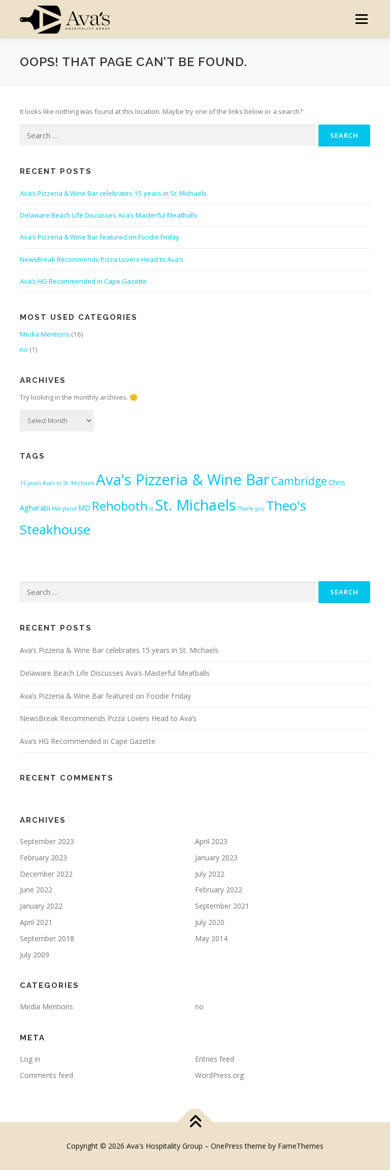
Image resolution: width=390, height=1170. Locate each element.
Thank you (251, 508)
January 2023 (216, 857)
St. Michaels (195, 505)
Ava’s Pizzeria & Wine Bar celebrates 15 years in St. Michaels (113, 193)
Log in (30, 1059)
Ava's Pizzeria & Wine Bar (183, 479)
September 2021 (222, 906)
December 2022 (46, 874)
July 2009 (34, 954)
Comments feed (46, 1075)
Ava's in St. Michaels (68, 483)
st (151, 508)
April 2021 (36, 922)
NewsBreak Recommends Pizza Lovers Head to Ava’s (101, 259)
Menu (361, 18)
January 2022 (41, 906)
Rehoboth (120, 506)
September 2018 (47, 938)
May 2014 (211, 938)
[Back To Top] (195, 1122)
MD (84, 507)
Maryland (64, 508)
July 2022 (209, 874)
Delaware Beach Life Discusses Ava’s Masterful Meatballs (109, 215)
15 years (30, 483)
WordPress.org (219, 1075)
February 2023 (43, 857)
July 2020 (209, 922)
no (24, 349)
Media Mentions (45, 334)
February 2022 (218, 889)
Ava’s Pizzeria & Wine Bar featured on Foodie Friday (99, 237)
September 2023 (47, 841)
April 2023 (211, 841)
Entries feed (214, 1059)
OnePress (227, 1146)
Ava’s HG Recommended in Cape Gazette (83, 281)
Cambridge (299, 480)
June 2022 (36, 889)
